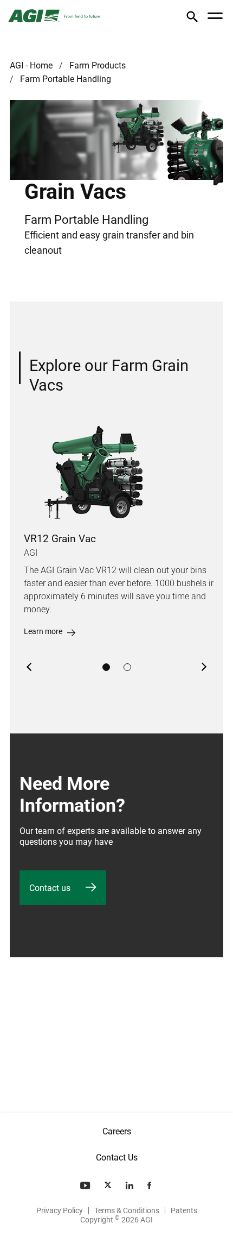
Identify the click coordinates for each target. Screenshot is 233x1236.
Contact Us (117, 1157)
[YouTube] (86, 1185)
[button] (192, 19)
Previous (30, 667)
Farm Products (97, 65)
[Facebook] (150, 1185)
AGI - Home (31, 65)
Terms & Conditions (126, 1210)
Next (203, 667)
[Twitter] (109, 1185)
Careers (116, 1131)
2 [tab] (127, 667)
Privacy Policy (59, 1210)
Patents (184, 1210)
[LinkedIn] (130, 1185)
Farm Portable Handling (65, 79)
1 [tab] (106, 667)
